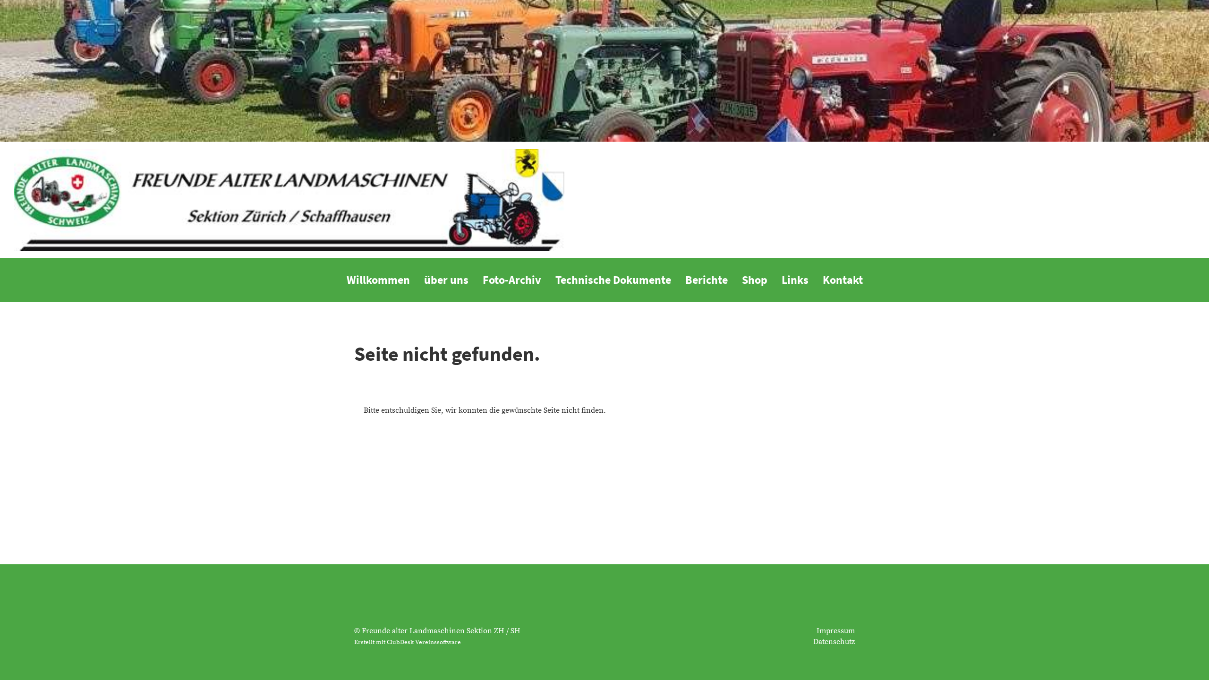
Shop (754, 279)
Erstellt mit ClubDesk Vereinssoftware (407, 642)
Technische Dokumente (613, 279)
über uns (446, 279)
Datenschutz (834, 641)
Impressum (836, 631)
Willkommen (378, 279)
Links (795, 279)
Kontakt (843, 279)
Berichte (706, 279)
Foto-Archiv (512, 279)
